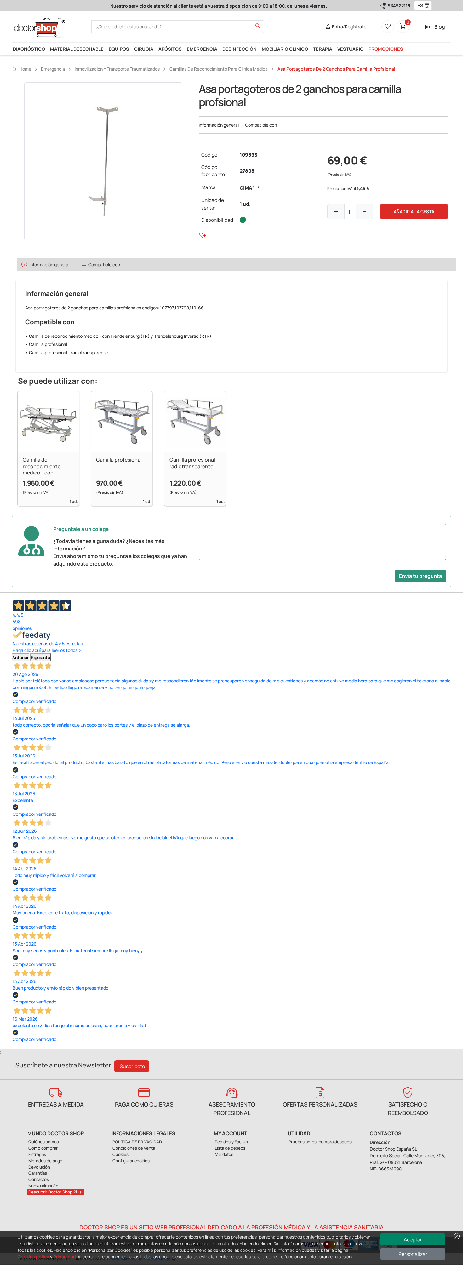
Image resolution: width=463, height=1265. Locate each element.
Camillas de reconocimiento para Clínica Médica (218, 69)
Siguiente (40, 657)
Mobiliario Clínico (285, 49)
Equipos (119, 49)
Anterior (20, 657)
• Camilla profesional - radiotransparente (66, 352)
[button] (428, 5)
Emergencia (202, 49)
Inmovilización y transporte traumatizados (117, 69)
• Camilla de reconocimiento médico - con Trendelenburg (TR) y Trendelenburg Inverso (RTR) (118, 336)
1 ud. (245, 204)
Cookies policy (33, 1257)
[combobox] (418, 5)
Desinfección (239, 49)
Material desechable (77, 49)
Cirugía (143, 49)
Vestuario (350, 49)
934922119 (399, 6)
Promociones (386, 49)
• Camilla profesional (46, 344)
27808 (247, 171)
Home (21, 69)
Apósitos (170, 49)
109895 (248, 155)
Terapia (322, 49)
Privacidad (64, 1257)
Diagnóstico (29, 49)
